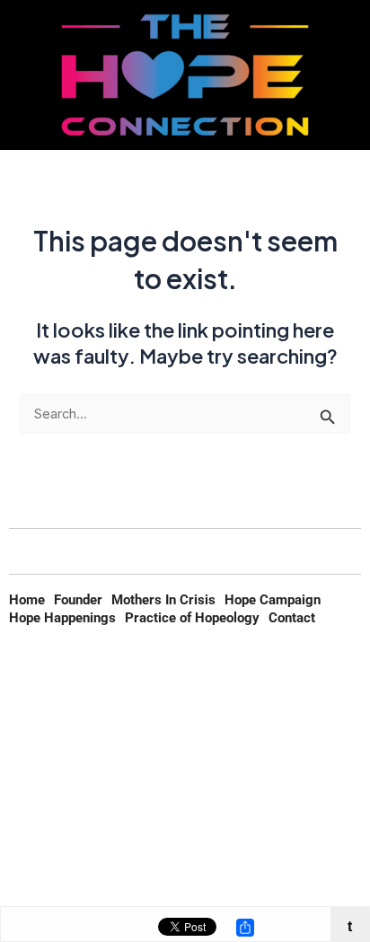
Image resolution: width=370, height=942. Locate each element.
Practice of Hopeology (192, 618)
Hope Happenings (62, 618)
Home (27, 600)
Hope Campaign (273, 600)
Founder (78, 600)
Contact (292, 618)
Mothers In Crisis (163, 600)
